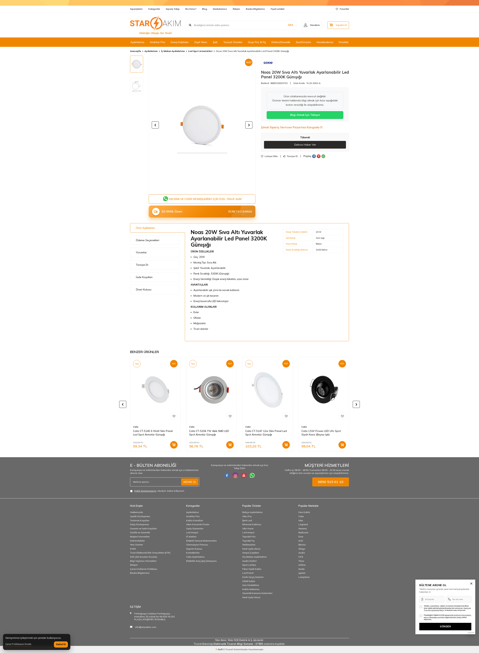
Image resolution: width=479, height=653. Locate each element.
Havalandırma (325, 42)
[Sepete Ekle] (174, 445)
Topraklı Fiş (248, 540)
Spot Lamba (249, 564)
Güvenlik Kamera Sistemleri (257, 593)
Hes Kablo (304, 512)
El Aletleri (191, 536)
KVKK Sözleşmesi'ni (145, 490)
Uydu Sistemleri (194, 528)
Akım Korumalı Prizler (197, 524)
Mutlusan (303, 532)
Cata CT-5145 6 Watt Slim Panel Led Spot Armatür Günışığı (153, 432)
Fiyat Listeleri (277, 8)
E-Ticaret (228, 649)
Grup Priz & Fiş (257, 42)
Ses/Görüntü (303, 42)
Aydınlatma (137, 42)
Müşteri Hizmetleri (140, 536)
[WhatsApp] (252, 475)
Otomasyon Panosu (197, 544)
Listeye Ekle (271, 156)
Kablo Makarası (251, 589)
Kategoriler (154, 8)
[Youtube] (244, 475)
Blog (204, 8)
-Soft (219, 649)
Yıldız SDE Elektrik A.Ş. (240, 640)
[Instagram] (235, 475)
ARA (290, 25)
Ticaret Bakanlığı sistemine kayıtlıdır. (239, 643)
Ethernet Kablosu (251, 524)
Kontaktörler (193, 552)
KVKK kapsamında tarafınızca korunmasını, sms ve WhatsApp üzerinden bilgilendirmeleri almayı (447, 616)
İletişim (236, 8)
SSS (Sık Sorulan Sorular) (143, 556)
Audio (301, 552)
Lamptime (304, 577)
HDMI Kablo (248, 581)
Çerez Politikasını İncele (18, 644)
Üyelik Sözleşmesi (140, 516)
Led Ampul (192, 532)
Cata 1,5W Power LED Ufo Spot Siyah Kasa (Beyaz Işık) (321, 432)
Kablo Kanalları (194, 520)
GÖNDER (445, 626)
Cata (135, 426)
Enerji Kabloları (180, 42)
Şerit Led (247, 520)
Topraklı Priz (249, 536)
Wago (301, 548)
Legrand (303, 524)
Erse (300, 536)
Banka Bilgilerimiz (255, 8)
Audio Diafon (249, 561)
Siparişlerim (136, 8)
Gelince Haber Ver (305, 144)
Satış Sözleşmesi (139, 524)
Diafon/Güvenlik (280, 42)
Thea (301, 561)
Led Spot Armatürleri (200, 51)
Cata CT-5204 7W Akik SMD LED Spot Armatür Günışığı (209, 432)
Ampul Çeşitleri (250, 552)
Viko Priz (247, 516)
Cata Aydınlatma (195, 556)
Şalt (215, 42)
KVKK (133, 548)
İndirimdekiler (137, 540)
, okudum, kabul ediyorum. (159, 490)
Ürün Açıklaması (145, 228)
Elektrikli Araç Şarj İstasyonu (201, 561)
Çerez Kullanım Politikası (143, 569)
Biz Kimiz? (190, 8)
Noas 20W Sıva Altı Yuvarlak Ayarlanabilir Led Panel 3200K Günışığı (252, 51)
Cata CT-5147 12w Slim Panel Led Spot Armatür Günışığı (266, 432)
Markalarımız (220, 8)
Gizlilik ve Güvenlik (140, 532)
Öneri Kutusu (143, 289)
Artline (302, 564)
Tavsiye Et (292, 156)
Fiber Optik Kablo (251, 569)
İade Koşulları (144, 277)
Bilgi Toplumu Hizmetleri (143, 561)
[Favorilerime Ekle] (174, 416)
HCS (300, 556)
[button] (155, 125)
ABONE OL (189, 482)
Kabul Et (61, 644)
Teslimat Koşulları (139, 520)
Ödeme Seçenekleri (147, 240)
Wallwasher (248, 544)
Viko (300, 520)
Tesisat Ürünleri (232, 42)
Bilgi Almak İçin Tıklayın (305, 114)
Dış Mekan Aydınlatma (254, 556)
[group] (202, 125)
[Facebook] (227, 475)
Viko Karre (248, 528)
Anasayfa (135, 51)
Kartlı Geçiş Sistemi (252, 577)
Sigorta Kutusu (194, 548)
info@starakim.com (145, 627)
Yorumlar (141, 252)
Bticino (302, 544)
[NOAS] (268, 63)
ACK (300, 540)
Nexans (302, 528)
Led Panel (248, 572)
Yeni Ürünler (136, 544)
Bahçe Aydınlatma (252, 512)
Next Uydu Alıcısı (251, 548)
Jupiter (302, 572)
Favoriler (344, 8)
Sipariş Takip (173, 8)
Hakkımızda (136, 512)
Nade (301, 569)
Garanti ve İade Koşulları (143, 528)
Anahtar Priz (157, 42)
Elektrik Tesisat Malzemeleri (201, 540)
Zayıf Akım (200, 42)
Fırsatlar (344, 42)
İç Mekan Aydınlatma (173, 51)
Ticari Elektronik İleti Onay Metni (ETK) (150, 552)
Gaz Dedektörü (250, 585)
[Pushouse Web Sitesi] (470, 632)
